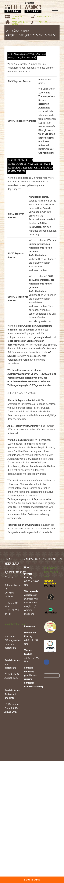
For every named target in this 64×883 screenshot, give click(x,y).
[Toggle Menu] (55, 10)
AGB (46, 575)
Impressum (50, 567)
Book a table (32, 879)
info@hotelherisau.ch (16, 624)
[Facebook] (46, 662)
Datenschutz (51, 571)
